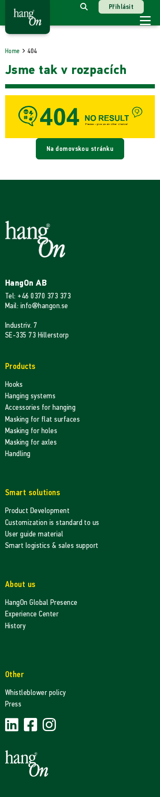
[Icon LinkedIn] (12, 725)
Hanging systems (30, 396)
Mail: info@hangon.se (36, 306)
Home (12, 50)
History (15, 626)
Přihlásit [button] (121, 6)
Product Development (37, 511)
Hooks (14, 384)
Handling (18, 454)
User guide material (34, 534)
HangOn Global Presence (41, 602)
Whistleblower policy (35, 693)
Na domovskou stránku (80, 148)
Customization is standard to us (52, 523)
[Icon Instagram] (49, 725)
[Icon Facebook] (31, 725)
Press (13, 704)
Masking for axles (31, 442)
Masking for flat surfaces (42, 419)
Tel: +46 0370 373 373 (38, 296)
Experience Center (31, 614)
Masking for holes (31, 431)
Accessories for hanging (40, 407)
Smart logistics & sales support (52, 545)
